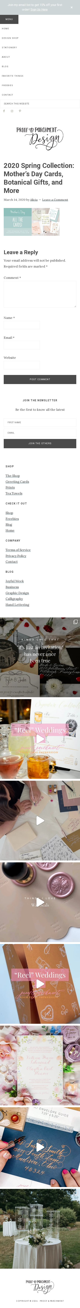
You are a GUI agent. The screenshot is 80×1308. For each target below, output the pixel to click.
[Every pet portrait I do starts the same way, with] (40, 739)
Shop (9, 513)
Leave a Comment (55, 199)
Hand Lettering (17, 605)
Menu (9, 19)
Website (10, 358)
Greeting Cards (17, 482)
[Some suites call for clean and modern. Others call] (40, 1065)
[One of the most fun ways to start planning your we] (40, 984)
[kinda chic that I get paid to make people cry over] (40, 657)
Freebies (12, 519)
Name (9, 318)
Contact (12, 562)
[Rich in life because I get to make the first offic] (40, 820)
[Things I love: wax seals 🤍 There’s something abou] (40, 902)
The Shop (13, 476)
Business (12, 587)
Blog (9, 524)
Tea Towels (14, 493)
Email (9, 338)
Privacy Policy (16, 556)
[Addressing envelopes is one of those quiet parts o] (40, 1147)
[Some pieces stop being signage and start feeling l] (40, 1229)
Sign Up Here (39, 9)
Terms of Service (18, 550)
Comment (12, 278)
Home (10, 530)
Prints (10, 487)
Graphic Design (17, 593)
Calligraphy (14, 599)
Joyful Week (15, 581)
